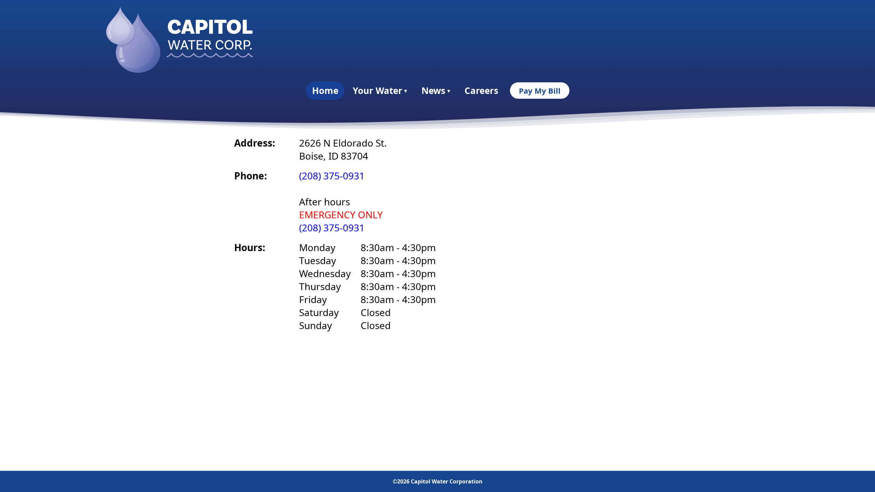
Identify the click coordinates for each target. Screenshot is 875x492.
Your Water (380, 90)
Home (325, 90)
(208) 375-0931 (332, 175)
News (435, 90)
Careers (481, 90)
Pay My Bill (540, 90)
